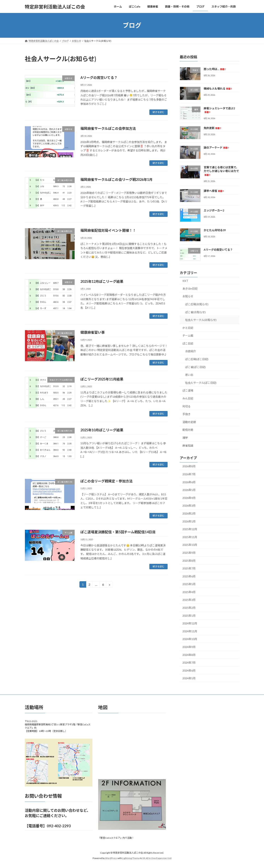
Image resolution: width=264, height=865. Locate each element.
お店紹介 (190, 351)
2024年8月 (189, 654)
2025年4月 (189, 592)
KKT (185, 280)
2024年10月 (189, 639)
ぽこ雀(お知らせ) (195, 312)
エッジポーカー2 (214, 210)
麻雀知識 (187, 445)
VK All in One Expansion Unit (157, 858)
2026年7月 (189, 474)
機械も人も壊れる (218, 88)
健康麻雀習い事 (92, 332)
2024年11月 (189, 631)
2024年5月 (189, 678)
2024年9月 (189, 647)
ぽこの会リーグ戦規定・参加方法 (106, 481)
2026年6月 (189, 482)
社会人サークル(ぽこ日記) (200, 382)
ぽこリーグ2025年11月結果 (101, 379)
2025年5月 (189, 584)
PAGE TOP (254, 835)
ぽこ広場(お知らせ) (196, 304)
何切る (186, 406)
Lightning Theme (131, 858)
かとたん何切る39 (215, 230)
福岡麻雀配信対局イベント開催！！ (108, 230)
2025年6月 (189, 576)
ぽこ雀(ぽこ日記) (195, 367)
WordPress (111, 858)
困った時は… (215, 69)
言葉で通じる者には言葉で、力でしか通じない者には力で (221, 171)
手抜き (186, 414)
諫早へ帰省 (214, 190)
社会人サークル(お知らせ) (200, 319)
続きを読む (158, 112)
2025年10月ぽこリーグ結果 (101, 430)
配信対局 (187, 430)
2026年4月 (189, 497)
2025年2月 (189, 607)
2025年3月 (189, 600)
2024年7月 (189, 662)
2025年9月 (189, 552)
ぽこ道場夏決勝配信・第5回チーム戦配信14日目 (118, 532)
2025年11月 (189, 537)
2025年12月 (189, 529)
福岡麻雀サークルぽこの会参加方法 (108, 128)
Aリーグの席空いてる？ (99, 77)
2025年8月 (189, 560)
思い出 (189, 374)
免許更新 (212, 128)
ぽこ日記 (187, 343)
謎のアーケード (216, 147)
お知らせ (187, 296)
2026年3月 (189, 505)
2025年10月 (189, 545)
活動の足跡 (189, 422)
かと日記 (187, 327)
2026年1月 (189, 521)
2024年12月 (189, 623)
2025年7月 (189, 568)
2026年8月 (189, 466)
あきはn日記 (190, 288)
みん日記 (187, 398)
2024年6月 (189, 670)
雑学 (185, 437)
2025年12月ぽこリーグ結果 (101, 281)
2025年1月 (189, 615)
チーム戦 (187, 335)
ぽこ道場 (187, 390)
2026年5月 (189, 489)
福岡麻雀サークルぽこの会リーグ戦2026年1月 (116, 179)
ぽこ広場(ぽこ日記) (196, 359)
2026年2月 (189, 513)
